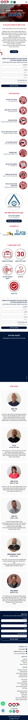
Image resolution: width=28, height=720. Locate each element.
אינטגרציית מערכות (11, 99)
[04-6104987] (14, 2)
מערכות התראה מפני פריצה (9, 132)
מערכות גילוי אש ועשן (11, 110)
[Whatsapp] (10, 711)
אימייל (25, 75)
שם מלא (25, 65)
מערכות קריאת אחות (11, 174)
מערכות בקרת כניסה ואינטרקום (11, 184)
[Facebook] (14, 711)
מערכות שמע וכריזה (11, 142)
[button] (26, 2)
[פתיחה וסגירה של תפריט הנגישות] (2, 710)
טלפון (25, 70)
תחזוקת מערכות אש (11, 164)
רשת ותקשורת (13, 152)
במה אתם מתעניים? (22, 80)
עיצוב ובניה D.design (14, 718)
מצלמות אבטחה (12, 120)
